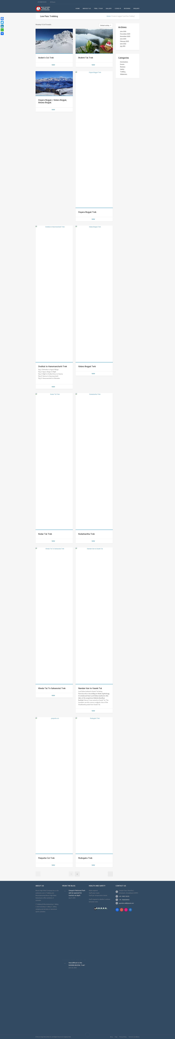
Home (78, 8)
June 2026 (123, 31)
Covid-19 (118, 8)
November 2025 (125, 36)
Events (122, 64)
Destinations (124, 62)
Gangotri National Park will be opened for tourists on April (77, 893)
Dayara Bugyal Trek (87, 212)
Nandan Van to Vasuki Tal (90, 688)
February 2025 (124, 41)
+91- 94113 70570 (124, 896)
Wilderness (123, 74)
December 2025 (125, 34)
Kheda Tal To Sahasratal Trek (52, 688)
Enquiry (136, 8)
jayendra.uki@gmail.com (126, 903)
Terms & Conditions (134, 1037)
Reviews (122, 67)
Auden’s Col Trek (46, 57)
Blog (111, 1037)
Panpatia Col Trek (46, 858)
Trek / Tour (98, 8)
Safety (122, 69)
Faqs (116, 1037)
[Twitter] (2, 22)
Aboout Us (87, 8)
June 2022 (123, 44)
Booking (127, 8)
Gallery (109, 8)
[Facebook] (2, 19)
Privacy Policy (123, 1037)
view (53, 65)
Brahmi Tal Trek (85, 57)
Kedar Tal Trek (45, 534)
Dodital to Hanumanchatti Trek (52, 366)
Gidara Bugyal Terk (87, 366)
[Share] (2, 33)
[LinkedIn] (2, 26)
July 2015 (122, 46)
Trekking (122, 72)
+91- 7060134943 (124, 900)
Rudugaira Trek (85, 858)
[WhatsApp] (2, 30)
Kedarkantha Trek (86, 534)
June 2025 (123, 39)
